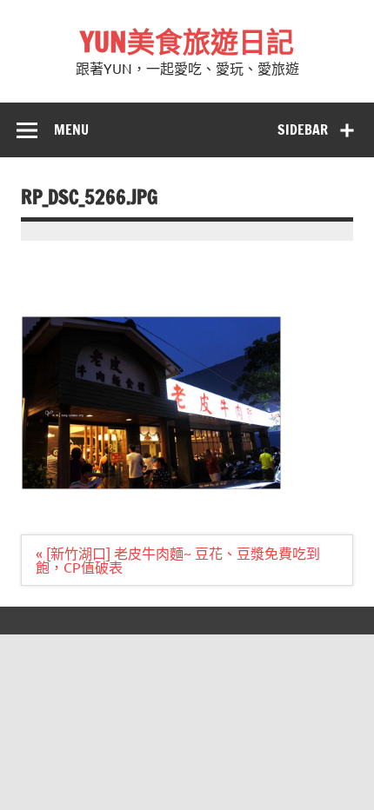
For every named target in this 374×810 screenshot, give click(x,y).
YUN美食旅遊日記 (187, 42)
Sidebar (302, 129)
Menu (71, 129)
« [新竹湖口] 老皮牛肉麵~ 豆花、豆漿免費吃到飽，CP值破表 (178, 559)
